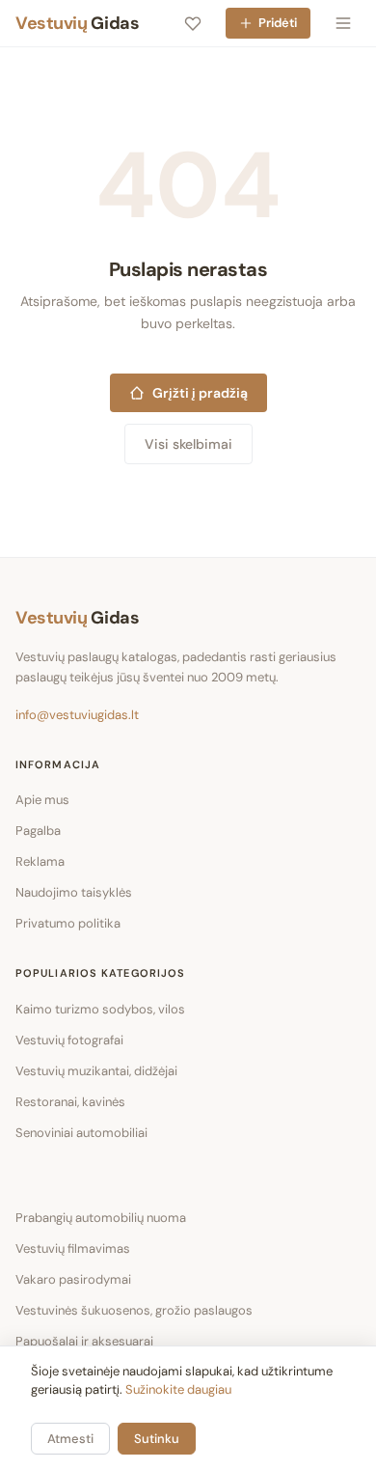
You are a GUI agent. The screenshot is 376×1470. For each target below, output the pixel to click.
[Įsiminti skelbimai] (192, 23)
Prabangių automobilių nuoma (100, 1217)
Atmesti (70, 1438)
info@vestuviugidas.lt (77, 715)
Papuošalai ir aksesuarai (84, 1341)
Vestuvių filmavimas (72, 1248)
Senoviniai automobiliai (81, 1132)
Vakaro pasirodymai (73, 1279)
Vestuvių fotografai (69, 1040)
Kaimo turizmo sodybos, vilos (100, 1009)
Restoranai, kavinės (70, 1102)
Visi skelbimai (188, 444)
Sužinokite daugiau (178, 1389)
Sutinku (156, 1438)
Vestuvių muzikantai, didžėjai (96, 1071)
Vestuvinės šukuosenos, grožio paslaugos (134, 1310)
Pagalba (38, 830)
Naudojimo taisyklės (73, 892)
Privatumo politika (68, 923)
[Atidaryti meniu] (343, 23)
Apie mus (42, 799)
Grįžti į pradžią (200, 393)
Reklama (40, 861)
